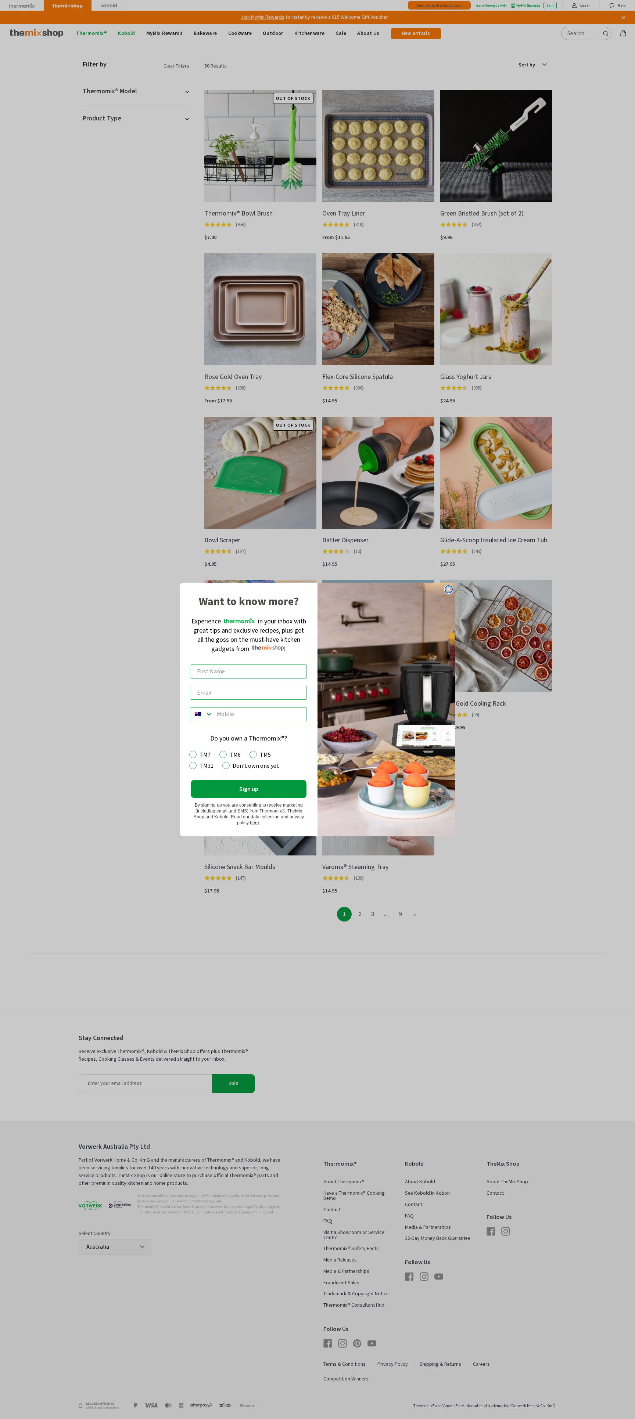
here (254, 822)
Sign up (248, 789)
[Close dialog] (448, 589)
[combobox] (202, 714)
